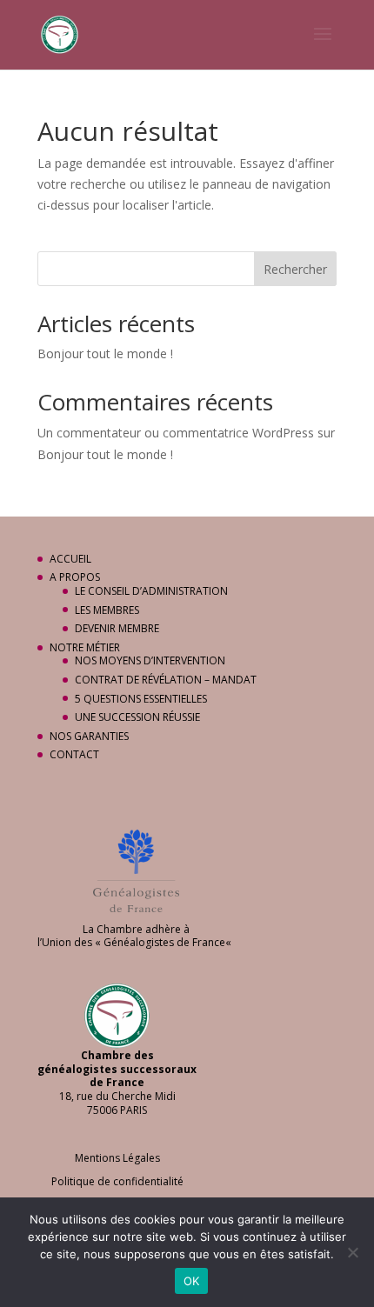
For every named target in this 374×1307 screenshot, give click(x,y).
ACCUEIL (70, 558)
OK (192, 1281)
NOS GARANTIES (89, 736)
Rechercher (295, 269)
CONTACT (74, 754)
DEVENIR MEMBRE (117, 628)
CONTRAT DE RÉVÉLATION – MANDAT (166, 679)
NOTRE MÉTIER (85, 647)
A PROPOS (75, 577)
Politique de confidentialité (117, 1181)
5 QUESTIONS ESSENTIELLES (141, 698)
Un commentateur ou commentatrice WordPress (175, 432)
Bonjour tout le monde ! (105, 353)
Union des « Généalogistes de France (133, 942)
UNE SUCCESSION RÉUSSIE (137, 717)
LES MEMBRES (107, 610)
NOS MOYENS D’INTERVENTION (150, 660)
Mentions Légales (117, 1157)
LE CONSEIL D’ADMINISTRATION (151, 590)
